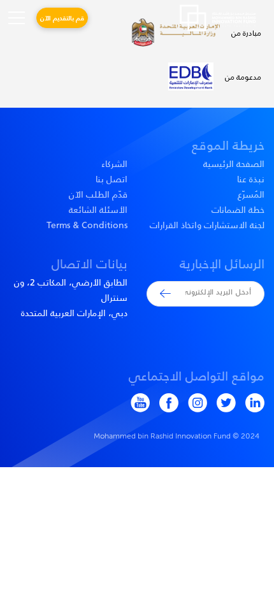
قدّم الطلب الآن (98, 194)
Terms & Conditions (87, 225)
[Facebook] (164, 402)
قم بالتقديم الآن (62, 17)
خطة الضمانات (238, 209)
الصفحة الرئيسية (233, 163)
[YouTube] (135, 402)
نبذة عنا (250, 179)
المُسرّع (251, 194)
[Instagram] (192, 402)
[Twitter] (221, 402)
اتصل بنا (111, 179)
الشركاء (114, 163)
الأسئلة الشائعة (98, 209)
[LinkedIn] (250, 402)
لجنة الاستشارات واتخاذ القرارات (207, 225)
